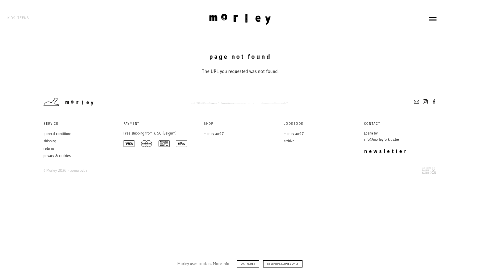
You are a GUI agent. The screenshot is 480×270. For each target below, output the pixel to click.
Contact (416, 101)
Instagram (425, 101)
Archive (289, 141)
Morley (240, 19)
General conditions (58, 134)
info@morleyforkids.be (381, 139)
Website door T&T (429, 170)
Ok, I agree (248, 264)
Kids (12, 18)
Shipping (50, 141)
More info (221, 263)
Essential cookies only (282, 264)
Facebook (434, 101)
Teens (23, 18)
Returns (49, 148)
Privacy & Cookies (57, 156)
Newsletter (386, 151)
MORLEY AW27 (214, 134)
